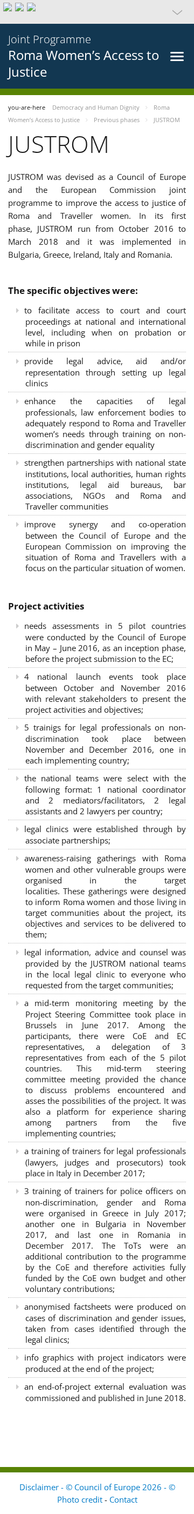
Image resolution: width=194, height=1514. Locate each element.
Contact (123, 1499)
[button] (97, 12)
